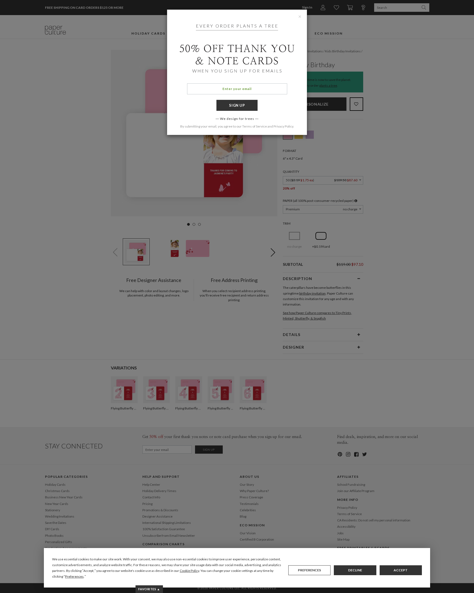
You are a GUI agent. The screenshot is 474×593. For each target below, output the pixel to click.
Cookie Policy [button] (189, 571)
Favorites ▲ (149, 589)
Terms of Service (254, 126)
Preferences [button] (74, 576)
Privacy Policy (283, 126)
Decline (355, 570)
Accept (401, 570)
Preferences (309, 570)
